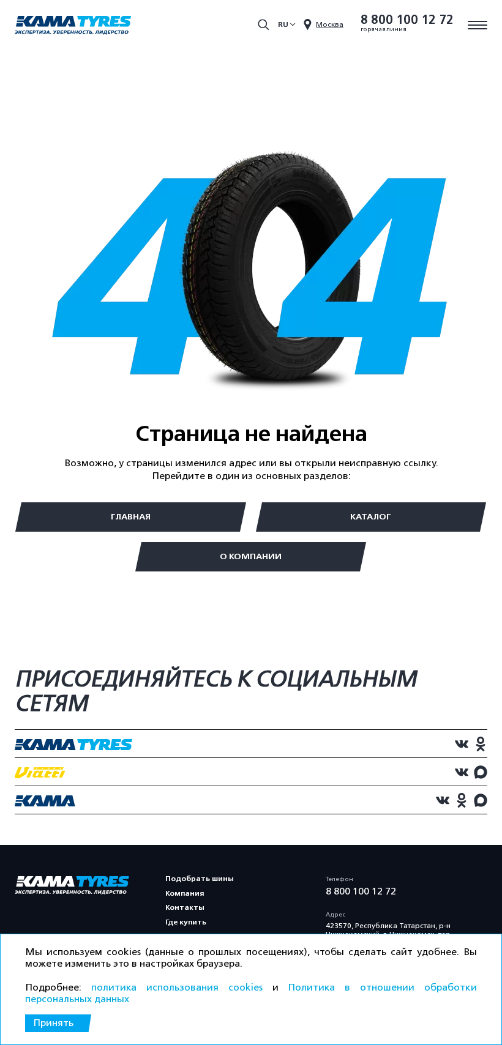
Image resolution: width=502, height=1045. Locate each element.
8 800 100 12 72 (407, 20)
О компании (251, 556)
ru (283, 24)
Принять (53, 1022)
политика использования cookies (177, 987)
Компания (184, 893)
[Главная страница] (73, 26)
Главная (131, 516)
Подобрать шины (199, 878)
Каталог (370, 516)
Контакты (184, 907)
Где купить (185, 922)
